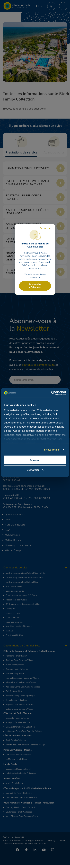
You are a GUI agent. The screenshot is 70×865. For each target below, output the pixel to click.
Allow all (35, 459)
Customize (33, 469)
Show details (51, 449)
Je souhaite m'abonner (35, 286)
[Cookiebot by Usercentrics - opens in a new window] (51, 393)
